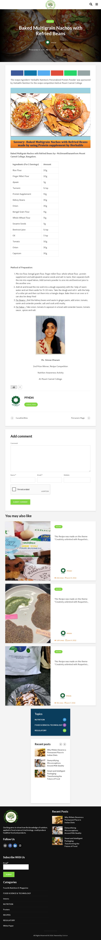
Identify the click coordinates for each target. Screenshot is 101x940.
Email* (5, 863)
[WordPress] (5, 846)
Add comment (53, 50)
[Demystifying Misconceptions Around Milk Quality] (40, 763)
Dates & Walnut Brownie (73, 657)
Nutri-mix (62, 594)
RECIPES (50, 21)
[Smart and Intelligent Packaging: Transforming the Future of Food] (40, 773)
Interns (6, 899)
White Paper (8, 926)
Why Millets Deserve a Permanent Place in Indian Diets (56, 752)
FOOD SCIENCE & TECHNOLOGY (17, 893)
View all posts (31, 404)
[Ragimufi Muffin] (27, 551)
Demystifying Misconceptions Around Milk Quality (55, 763)
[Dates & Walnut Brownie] (27, 676)
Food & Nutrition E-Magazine (15, 888)
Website (66, 475)
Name (13, 475)
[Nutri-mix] (27, 613)
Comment (14, 443)
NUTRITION (8, 904)
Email (39, 475)
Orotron (65, 935)
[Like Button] (14, 387)
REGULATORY (9, 920)
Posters (6, 909)
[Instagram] (20, 846)
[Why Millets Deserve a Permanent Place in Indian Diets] (40, 752)
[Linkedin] (15, 846)
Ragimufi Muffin (67, 532)
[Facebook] (10, 846)
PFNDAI (53, 43)
